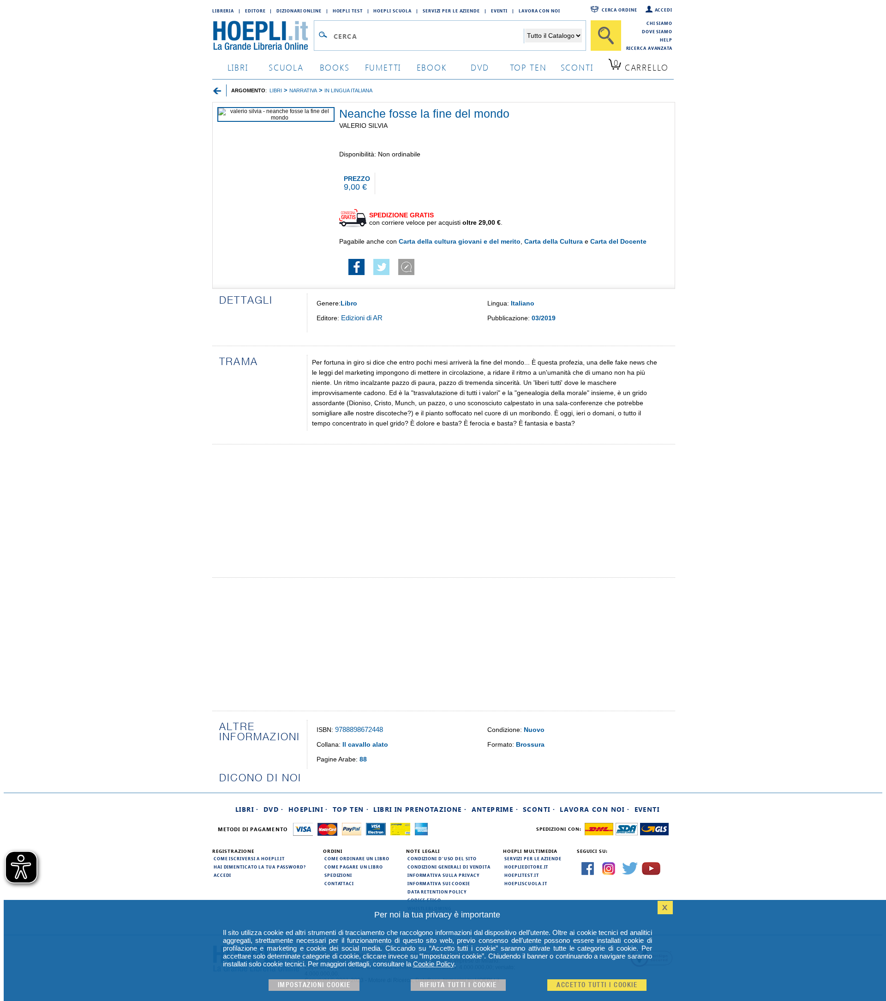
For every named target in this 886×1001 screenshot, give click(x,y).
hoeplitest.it (521, 875)
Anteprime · (495, 809)
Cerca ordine (619, 9)
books (335, 67)
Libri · (247, 809)
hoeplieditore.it (526, 866)
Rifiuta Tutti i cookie (458, 985)
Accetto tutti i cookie (597, 985)
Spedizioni (338, 875)
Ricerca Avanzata (649, 48)
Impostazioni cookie (314, 985)
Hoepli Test (348, 10)
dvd (480, 67)
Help (666, 39)
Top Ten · (351, 809)
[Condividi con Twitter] (381, 272)
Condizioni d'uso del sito (442, 858)
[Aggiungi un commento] (406, 272)
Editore (255, 10)
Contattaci (339, 883)
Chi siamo (659, 23)
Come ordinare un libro (356, 858)
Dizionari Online (298, 10)
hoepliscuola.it (525, 883)
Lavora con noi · (594, 809)
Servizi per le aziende (451, 10)
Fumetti (383, 67)
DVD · (273, 809)
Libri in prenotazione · (420, 809)
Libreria (223, 10)
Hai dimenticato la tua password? (260, 866)
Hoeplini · (308, 809)
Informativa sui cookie (438, 883)
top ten (528, 67)
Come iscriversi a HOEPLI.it (249, 858)
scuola (286, 67)
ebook (432, 67)
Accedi (663, 9)
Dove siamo (657, 31)
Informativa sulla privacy (443, 875)
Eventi (499, 10)
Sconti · (539, 809)
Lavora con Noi (539, 10)
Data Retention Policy (437, 891)
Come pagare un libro (353, 866)
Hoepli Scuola (392, 10)
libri (237, 67)
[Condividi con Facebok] (356, 272)
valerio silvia (363, 125)
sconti (577, 67)
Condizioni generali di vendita (449, 866)
